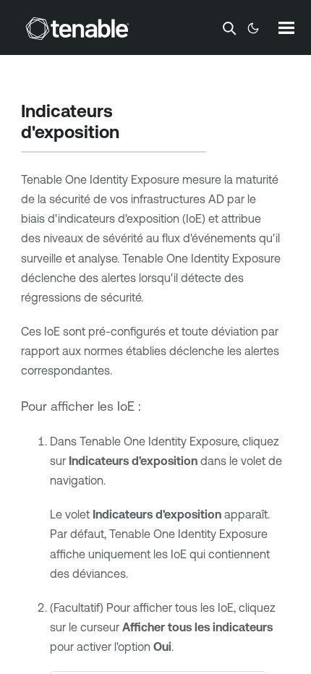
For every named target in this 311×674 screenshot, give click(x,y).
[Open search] (229, 28)
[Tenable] (77, 28)
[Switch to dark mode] (253, 28)
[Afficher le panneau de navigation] (286, 27)
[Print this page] (131, 133)
